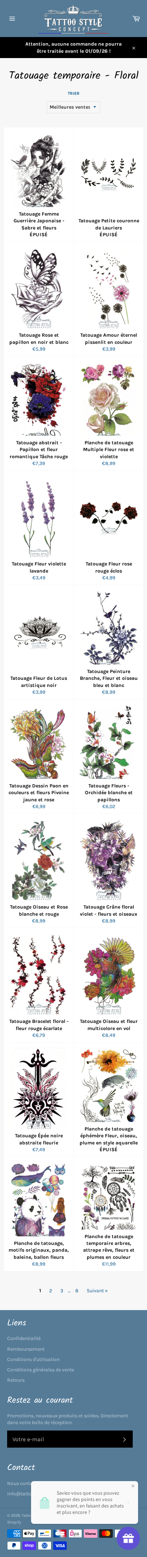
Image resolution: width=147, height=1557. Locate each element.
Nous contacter (24, 1483)
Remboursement (26, 1349)
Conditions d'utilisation (33, 1359)
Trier (74, 93)
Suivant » (97, 1291)
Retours (16, 1380)
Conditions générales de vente (40, 1370)
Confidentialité (24, 1338)
